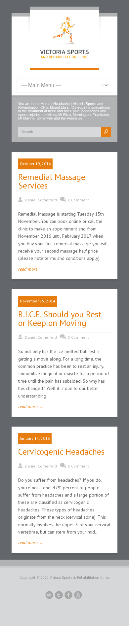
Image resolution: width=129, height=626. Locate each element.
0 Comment (78, 199)
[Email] (49, 596)
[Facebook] (68, 596)
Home (45, 104)
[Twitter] (59, 596)
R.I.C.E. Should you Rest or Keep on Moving (60, 318)
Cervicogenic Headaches (61, 451)
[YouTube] (78, 596)
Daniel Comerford (41, 199)
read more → (30, 269)
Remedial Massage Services (51, 181)
